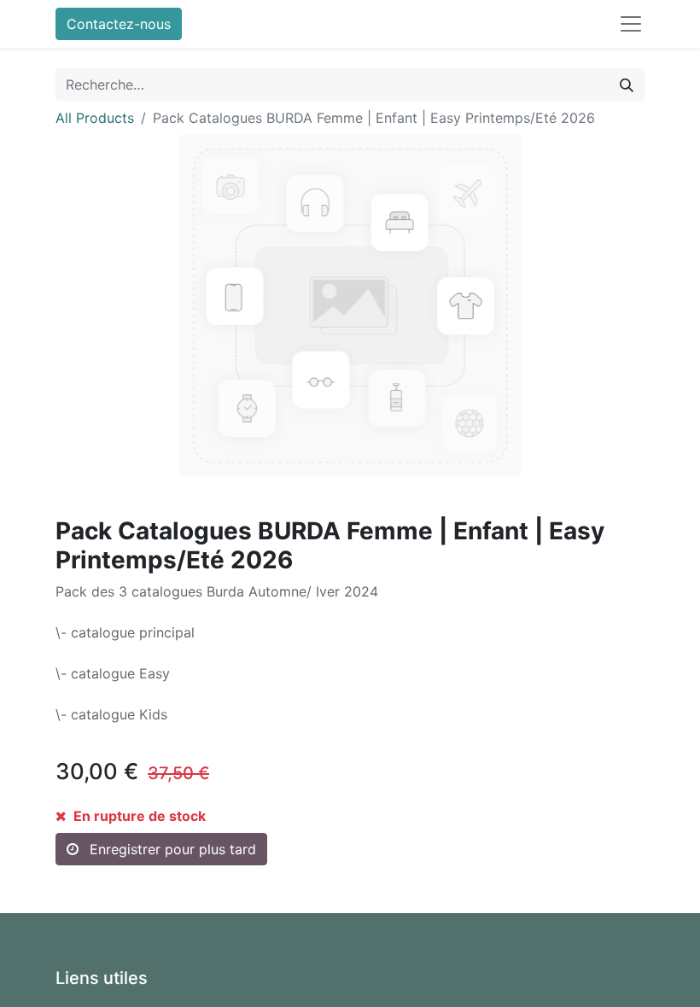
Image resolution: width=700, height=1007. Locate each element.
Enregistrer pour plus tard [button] (170, 849)
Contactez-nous (119, 23)
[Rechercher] (627, 84)
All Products (94, 117)
